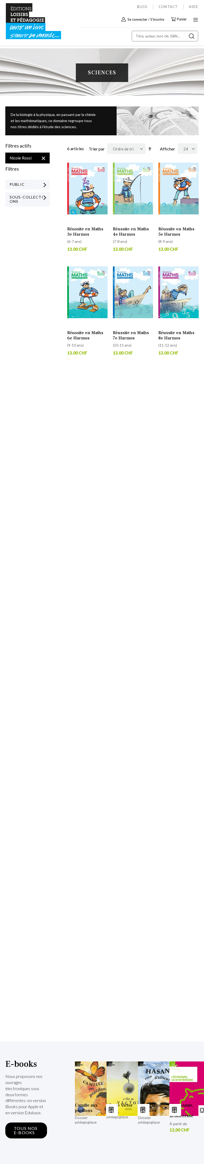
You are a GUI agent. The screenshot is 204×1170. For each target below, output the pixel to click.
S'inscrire (157, 19)
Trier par (97, 148)
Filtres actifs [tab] (18, 146)
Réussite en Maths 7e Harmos (131, 335)
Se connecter (137, 19)
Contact (168, 7)
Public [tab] (17, 184)
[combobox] (165, 36)
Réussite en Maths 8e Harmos (176, 335)
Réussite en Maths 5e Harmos (176, 231)
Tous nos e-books (26, 1130)
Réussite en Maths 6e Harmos (85, 335)
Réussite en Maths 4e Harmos (131, 231)
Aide (193, 7)
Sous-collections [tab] (26, 199)
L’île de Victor (120, 1105)
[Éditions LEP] (28, 21)
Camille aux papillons (86, 1108)
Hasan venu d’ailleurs (150, 1108)
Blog (142, 7)
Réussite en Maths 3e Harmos (85, 231)
